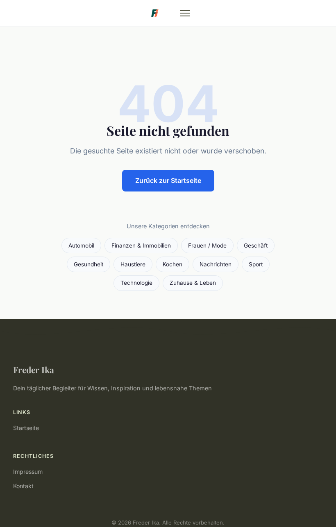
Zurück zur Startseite (168, 180)
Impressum (28, 471)
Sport (256, 264)
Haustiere (132, 264)
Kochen (172, 264)
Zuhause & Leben (193, 282)
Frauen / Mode (207, 245)
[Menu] (185, 13)
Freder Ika (33, 369)
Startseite (26, 427)
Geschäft (256, 245)
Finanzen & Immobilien (141, 245)
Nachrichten (216, 264)
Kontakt (23, 485)
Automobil (81, 245)
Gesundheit (88, 264)
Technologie (136, 282)
